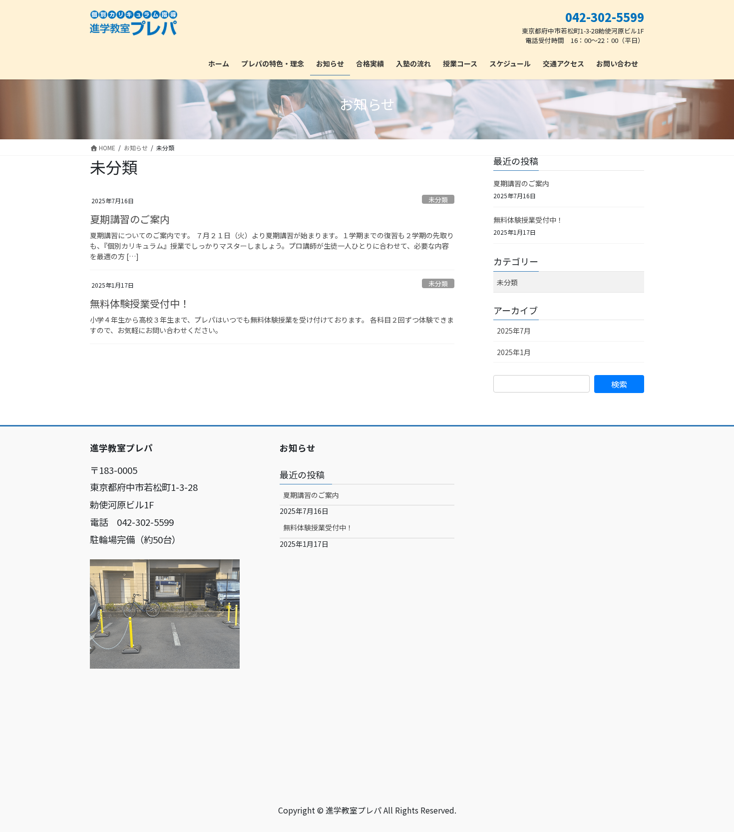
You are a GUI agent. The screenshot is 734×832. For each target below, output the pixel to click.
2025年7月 (514, 331)
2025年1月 (514, 352)
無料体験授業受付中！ (140, 303)
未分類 (438, 199)
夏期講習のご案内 (130, 219)
